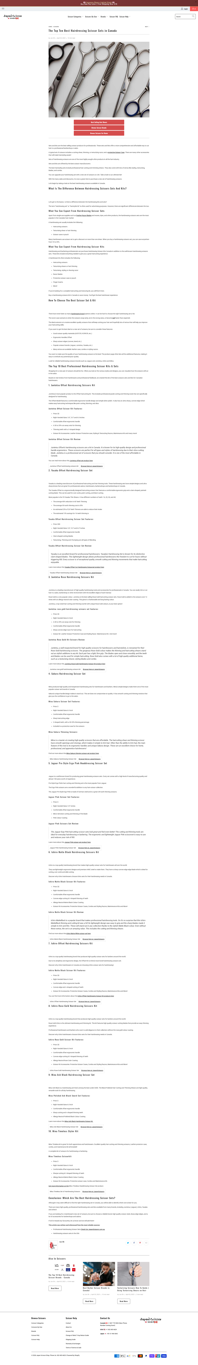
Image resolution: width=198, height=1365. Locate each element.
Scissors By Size (91, 16)
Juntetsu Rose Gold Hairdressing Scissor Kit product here (85, 664)
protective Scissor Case (116, 152)
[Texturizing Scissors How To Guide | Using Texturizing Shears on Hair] (133, 1274)
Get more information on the (59, 1186)
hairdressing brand (78, 314)
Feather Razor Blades (83, 215)
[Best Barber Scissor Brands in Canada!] (99, 1274)
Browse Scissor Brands (99, 127)
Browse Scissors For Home (99, 133)
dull (113, 318)
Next (146, 26)
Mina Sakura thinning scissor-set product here (82, 753)
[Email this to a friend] (146, 1243)
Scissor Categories (75, 16)
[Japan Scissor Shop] (12, 16)
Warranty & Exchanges (73, 1343)
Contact (68, 1323)
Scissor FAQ (114, 16)
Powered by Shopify (73, 1355)
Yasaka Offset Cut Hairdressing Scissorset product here (84, 567)
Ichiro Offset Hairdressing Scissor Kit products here (96, 996)
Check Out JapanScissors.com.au (93, 1229)
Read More (55, 1288)
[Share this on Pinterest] (140, 1243)
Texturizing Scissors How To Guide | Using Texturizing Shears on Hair (133, 1289)
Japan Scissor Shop (42, 1355)
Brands (103, 16)
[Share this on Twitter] (128, 1243)
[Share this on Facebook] (134, 1243)
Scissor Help (124, 16)
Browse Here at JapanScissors (92, 466)
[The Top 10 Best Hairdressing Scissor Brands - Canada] (65, 1267)
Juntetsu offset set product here (81, 461)
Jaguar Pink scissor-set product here (78, 842)
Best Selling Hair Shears (99, 122)
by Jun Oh (52, 38)
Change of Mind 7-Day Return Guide (77, 1335)
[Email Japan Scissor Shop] (3, 9)
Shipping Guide (71, 1339)
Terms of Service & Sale (73, 1347)
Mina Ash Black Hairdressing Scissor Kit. (79, 1121)
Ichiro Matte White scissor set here (78, 933)
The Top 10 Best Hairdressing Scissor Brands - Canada (61, 1276)
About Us (69, 1327)
